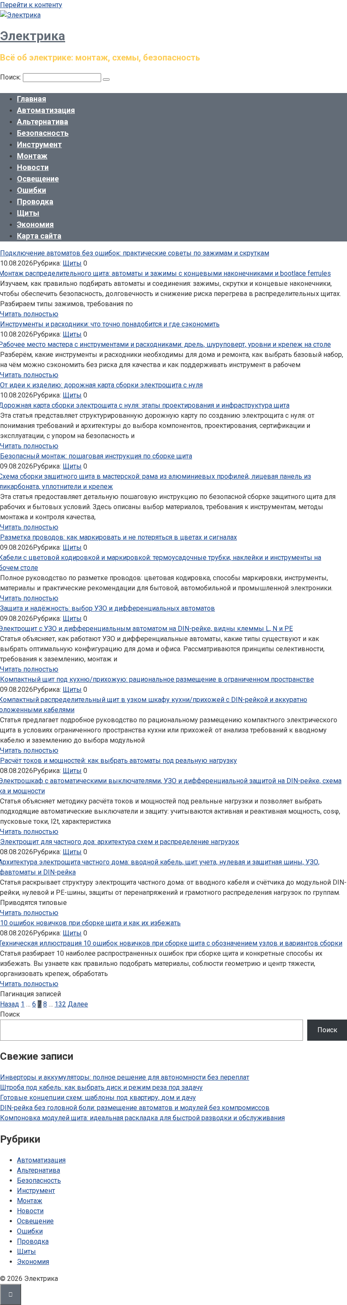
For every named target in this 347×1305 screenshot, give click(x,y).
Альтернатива (42, 121)
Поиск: (11, 77)
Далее (78, 1004)
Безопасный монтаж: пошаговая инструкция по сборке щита (96, 456)
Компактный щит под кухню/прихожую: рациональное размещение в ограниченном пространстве (157, 679)
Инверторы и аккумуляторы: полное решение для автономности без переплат (124, 1077)
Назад (9, 1004)
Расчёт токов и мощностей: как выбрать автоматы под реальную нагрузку (118, 761)
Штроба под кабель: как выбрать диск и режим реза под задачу (101, 1087)
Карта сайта (39, 235)
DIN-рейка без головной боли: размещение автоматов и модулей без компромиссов (135, 1108)
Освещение (38, 178)
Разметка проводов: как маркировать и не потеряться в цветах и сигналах (118, 537)
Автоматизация (46, 110)
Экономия (35, 224)
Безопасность (43, 133)
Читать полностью (29, 314)
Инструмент (39, 144)
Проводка (35, 201)
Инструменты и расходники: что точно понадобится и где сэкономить (110, 324)
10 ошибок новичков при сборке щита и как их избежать (90, 923)
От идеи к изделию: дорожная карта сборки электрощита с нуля (101, 385)
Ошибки (31, 190)
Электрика (32, 35)
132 (60, 1004)
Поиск (10, 1014)
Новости (33, 167)
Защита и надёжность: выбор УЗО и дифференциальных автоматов (107, 608)
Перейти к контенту (31, 5)
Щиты (28, 212)
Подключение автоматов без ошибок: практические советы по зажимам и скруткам (134, 253)
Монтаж (32, 155)
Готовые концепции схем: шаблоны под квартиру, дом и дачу (98, 1098)
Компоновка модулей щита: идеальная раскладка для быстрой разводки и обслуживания (142, 1118)
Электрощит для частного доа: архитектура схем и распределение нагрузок (119, 842)
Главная (31, 98)
